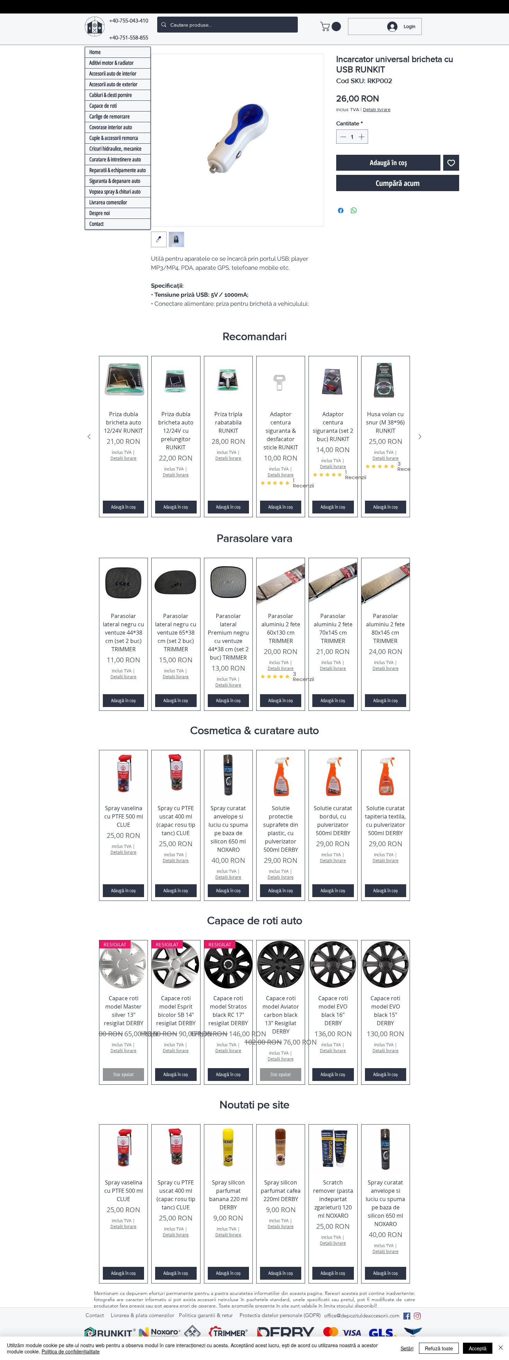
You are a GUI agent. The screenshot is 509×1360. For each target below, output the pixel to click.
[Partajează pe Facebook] (341, 210)
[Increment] (362, 137)
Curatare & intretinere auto (115, 159)
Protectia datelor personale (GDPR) (280, 1315)
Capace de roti (103, 105)
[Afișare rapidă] (123, 380)
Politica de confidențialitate (71, 1351)
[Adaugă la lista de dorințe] (451, 163)
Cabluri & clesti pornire (110, 95)
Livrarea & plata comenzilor (142, 1315)
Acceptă (477, 1348)
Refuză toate (439, 1348)
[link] (331, 26)
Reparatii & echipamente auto (117, 170)
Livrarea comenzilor (108, 202)
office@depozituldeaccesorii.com (362, 1315)
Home (95, 52)
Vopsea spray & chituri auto (115, 191)
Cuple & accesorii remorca (113, 138)
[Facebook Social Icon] (406, 1316)
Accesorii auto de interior (112, 73)
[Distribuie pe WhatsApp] (354, 210)
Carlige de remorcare (109, 116)
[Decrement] (342, 137)
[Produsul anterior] (89, 436)
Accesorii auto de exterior (113, 84)
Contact (96, 224)
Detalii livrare (377, 109)
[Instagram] (417, 1316)
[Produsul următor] (420, 436)
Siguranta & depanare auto (114, 181)
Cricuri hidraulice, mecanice (115, 148)
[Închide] (501, 1348)
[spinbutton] (352, 137)
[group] (254, 437)
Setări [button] (407, 1348)
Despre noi (99, 213)
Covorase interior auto (110, 127)
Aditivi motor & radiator (111, 63)
